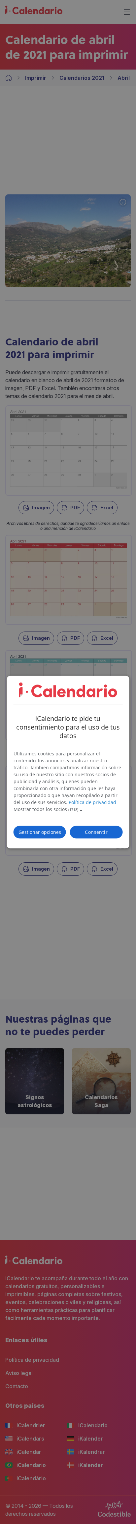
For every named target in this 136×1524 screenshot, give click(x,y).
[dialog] (68, 762)
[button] (68, 809)
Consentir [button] (96, 832)
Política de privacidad (92, 802)
